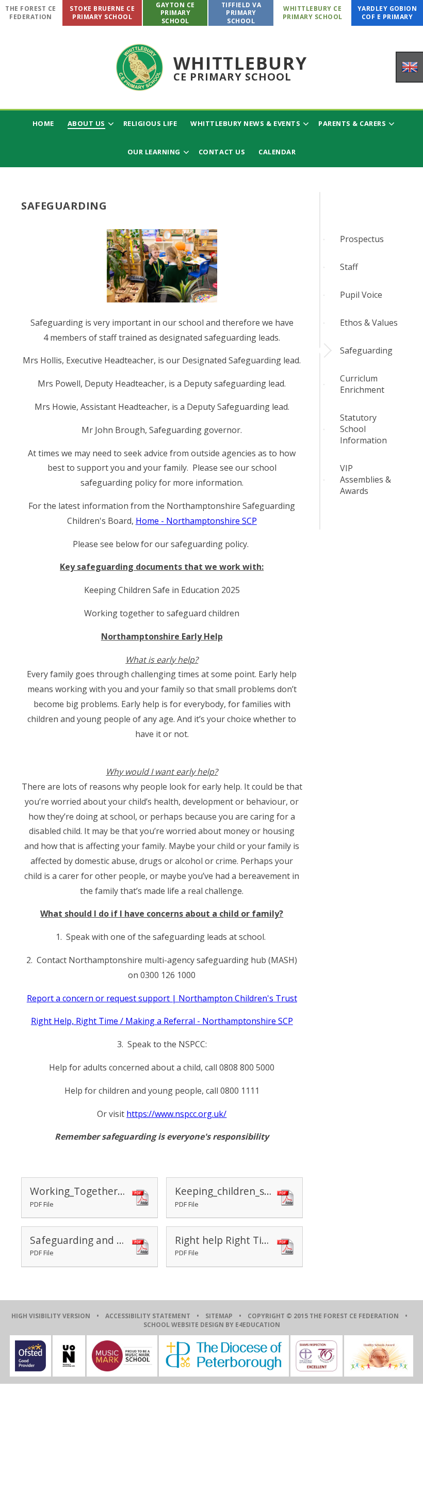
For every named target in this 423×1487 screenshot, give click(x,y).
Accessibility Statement (147, 1316)
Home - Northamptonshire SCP (196, 520)
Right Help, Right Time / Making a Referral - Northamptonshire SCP (162, 1021)
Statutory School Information (363, 429)
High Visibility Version (50, 1316)
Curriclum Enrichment (362, 384)
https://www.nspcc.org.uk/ (176, 1114)
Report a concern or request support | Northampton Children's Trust (162, 998)
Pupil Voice (361, 294)
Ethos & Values (369, 322)
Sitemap (219, 1316)
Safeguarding (366, 350)
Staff (349, 267)
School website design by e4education (211, 1324)
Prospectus (362, 239)
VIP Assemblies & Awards (365, 479)
